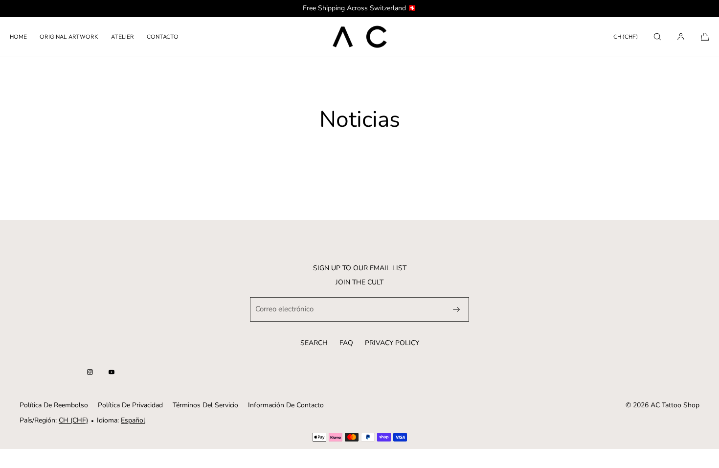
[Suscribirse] (456, 309)
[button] (657, 36)
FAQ (346, 343)
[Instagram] (90, 372)
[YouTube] (111, 372)
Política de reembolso (54, 405)
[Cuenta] (681, 36)
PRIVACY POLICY (392, 343)
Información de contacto (286, 405)
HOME (18, 36)
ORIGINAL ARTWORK (69, 36)
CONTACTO (163, 36)
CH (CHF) (625, 36)
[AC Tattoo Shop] (359, 37)
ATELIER (122, 36)
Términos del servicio (205, 405)
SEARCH (314, 343)
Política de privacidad (130, 405)
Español (133, 420)
